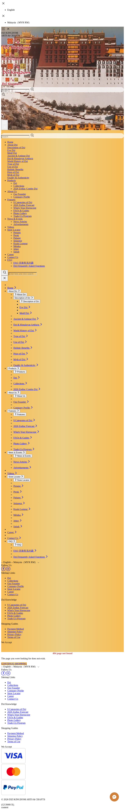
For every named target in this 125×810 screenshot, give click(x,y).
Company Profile (21, 197)
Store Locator (13, 230)
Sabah (16, 251)
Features (11, 199)
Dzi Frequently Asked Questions (29, 266)
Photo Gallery (20, 213)
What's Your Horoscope (24, 208)
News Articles (20, 221)
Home (10, 142)
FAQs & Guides (21, 210)
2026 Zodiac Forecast (23, 205)
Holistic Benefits (15, 169)
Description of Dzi (16, 147)
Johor (16, 249)
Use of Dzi (12, 166)
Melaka (17, 246)
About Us (12, 191)
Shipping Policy (15, 631)
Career (10, 254)
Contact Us (12, 257)
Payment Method (15, 629)
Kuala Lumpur (20, 243)
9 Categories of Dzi (22, 202)
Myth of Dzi (13, 175)
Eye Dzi (11, 150)
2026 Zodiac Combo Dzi (25, 188)
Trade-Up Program (22, 216)
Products (11, 180)
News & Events (15, 219)
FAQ (9, 260)
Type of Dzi (13, 164)
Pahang (17, 238)
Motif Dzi (12, 153)
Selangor (17, 240)
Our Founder (19, 194)
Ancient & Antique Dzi (18, 155)
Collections (18, 186)
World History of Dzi (17, 161)
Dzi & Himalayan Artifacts (20, 158)
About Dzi (12, 145)
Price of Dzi (13, 172)
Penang (17, 232)
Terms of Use (13, 637)
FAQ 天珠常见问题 (23, 263)
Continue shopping (14, 663)
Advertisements (20, 224)
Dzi (15, 183)
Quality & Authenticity (18, 177)
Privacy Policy (14, 634)
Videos (10, 227)
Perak (16, 235)
